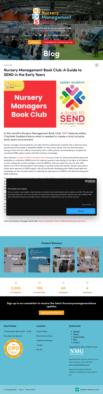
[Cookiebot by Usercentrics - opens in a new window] (86, 181)
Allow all (81, 211)
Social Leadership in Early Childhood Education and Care (61, 221)
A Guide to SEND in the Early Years (31, 157)
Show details (86, 204)
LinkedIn (36, 35)
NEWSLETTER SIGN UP (52, 313)
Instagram (45, 35)
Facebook (40, 35)
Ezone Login (64, 35)
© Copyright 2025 (10, 389)
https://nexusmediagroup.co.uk (79, 365)
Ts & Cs (21, 389)
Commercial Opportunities (58, 42)
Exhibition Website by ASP (89, 389)
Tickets (34, 42)
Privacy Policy (30, 389)
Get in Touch (53, 35)
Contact (76, 342)
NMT (65, 133)
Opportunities (78, 337)
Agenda (76, 331)
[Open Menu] (98, 3)
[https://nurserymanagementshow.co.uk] (51, 24)
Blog (75, 339)
